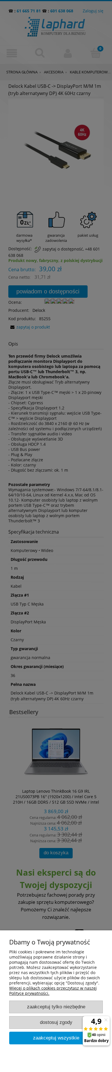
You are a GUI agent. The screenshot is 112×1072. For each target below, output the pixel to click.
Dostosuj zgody (56, 1022)
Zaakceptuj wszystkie (56, 1038)
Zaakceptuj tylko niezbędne (56, 1007)
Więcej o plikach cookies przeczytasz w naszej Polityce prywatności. (53, 990)
